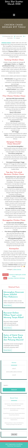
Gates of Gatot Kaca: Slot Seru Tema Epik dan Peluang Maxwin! (13, 337)
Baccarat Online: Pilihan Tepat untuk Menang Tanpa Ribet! (13, 315)
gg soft (14, 375)
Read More (7, 305)
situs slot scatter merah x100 (14, 3)
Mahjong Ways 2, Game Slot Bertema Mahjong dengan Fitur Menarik (14, 423)
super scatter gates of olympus (14, 371)
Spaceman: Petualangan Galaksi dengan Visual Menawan (14, 409)
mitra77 (14, 368)
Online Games (17, 269)
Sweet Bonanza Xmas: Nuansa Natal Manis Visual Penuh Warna (14, 414)
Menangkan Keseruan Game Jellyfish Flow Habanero (14, 294)
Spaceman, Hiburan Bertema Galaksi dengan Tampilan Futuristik (14, 404)
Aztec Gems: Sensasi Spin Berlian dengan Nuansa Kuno (14, 418)
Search (14, 390)
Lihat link (14, 434)
